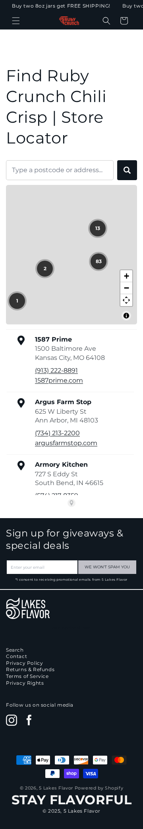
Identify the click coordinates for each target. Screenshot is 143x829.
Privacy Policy (24, 663)
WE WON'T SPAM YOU (107, 567)
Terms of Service (27, 676)
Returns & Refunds (30, 669)
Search (15, 650)
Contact (16, 656)
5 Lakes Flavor (56, 788)
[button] (16, 20)
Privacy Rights (25, 683)
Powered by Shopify (99, 788)
